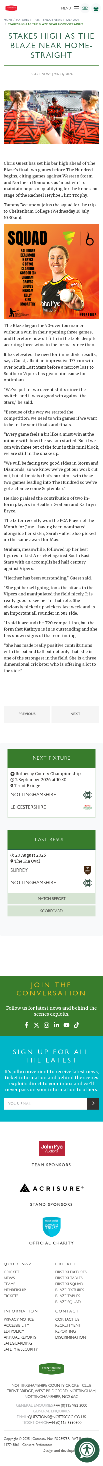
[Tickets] (85, 8)
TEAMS (9, 1284)
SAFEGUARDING (18, 1343)
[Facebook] (27, 1024)
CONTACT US (67, 1319)
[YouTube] (67, 1024)
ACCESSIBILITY (16, 1325)
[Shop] (96, 8)
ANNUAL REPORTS (20, 1337)
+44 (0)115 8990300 (65, 1422)
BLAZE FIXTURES (69, 1290)
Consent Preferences (37, 1444)
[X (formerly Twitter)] (37, 1024)
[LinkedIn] (57, 1024)
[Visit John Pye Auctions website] (51, 1148)
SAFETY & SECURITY (21, 1349)
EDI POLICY (14, 1331)
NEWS (9, 1278)
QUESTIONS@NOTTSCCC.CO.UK (57, 1416)
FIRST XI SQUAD (69, 1284)
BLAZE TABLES (67, 1296)
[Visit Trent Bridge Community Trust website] (51, 1227)
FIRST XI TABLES (68, 1278)
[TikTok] (77, 1024)
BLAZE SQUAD (68, 1302)
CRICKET (11, 1272)
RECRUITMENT (68, 1325)
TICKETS (11, 1296)
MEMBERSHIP (15, 1290)
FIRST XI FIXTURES (70, 1272)
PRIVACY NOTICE (19, 1319)
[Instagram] (47, 1024)
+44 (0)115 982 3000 (70, 1405)
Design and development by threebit (70, 1450)
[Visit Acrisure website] (51, 1188)
